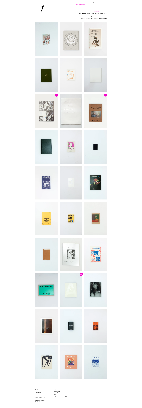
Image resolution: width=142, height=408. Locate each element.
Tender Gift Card (103, 11)
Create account (103, 2)
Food (105, 16)
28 (75, 382)
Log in (95, 2)
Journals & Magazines (85, 18)
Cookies (55, 394)
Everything (96, 11)
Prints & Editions (94, 18)
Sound (102, 16)
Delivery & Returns (57, 392)
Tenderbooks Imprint (103, 18)
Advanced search (57, 391)
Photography (89, 16)
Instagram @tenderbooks (39, 395)
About (55, 389)
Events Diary (78, 11)
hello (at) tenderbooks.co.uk (40, 400)
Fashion (88, 13)
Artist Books (83, 16)
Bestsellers (87, 11)
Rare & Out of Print (82, 13)
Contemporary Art (96, 16)
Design (92, 13)
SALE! (92, 11)
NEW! (83, 11)
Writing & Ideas (103, 13)
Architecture (97, 13)
